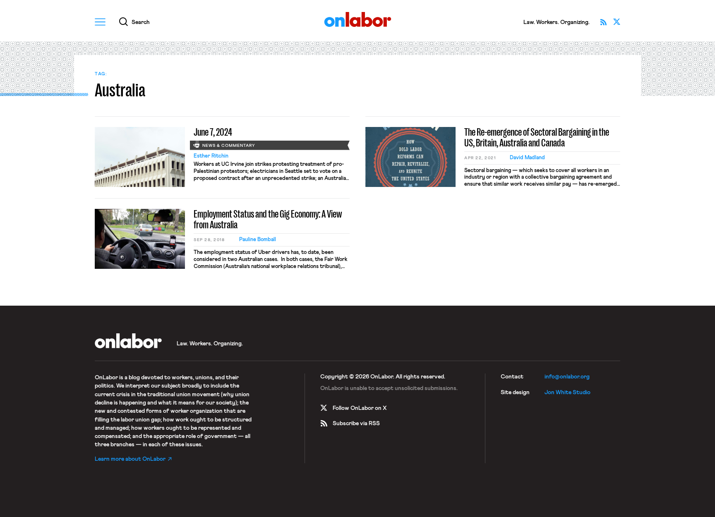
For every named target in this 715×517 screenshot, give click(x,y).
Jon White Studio (567, 392)
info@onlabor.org (567, 377)
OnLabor (357, 19)
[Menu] (100, 22)
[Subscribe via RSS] (603, 22)
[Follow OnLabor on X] (616, 22)
